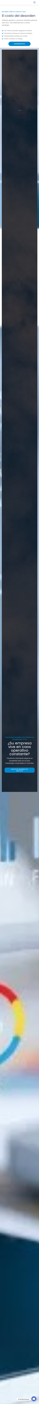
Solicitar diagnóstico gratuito (19, 770)
